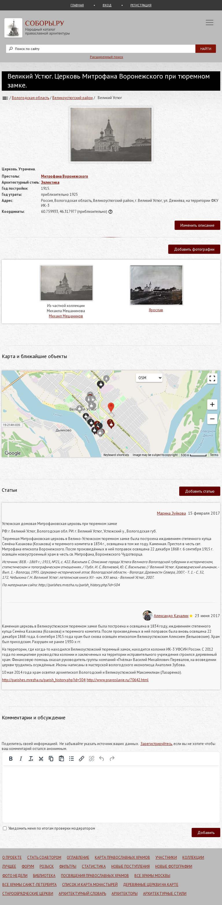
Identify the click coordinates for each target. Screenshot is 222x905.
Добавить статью (199, 491)
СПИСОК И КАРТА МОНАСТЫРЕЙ (90, 884)
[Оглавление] (5, 97)
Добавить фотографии (194, 249)
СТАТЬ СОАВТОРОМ (44, 857)
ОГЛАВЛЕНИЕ (78, 857)
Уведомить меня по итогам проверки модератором (51, 828)
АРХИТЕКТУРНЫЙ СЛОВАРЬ (82, 893)
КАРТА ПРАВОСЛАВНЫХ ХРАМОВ (122, 857)
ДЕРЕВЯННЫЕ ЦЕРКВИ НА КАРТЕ (150, 884)
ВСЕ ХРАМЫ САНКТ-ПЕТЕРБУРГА (29, 884)
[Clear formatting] (31, 759)
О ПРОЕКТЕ (12, 857)
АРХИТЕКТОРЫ (125, 893)
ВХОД (107, 5)
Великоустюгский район (72, 97)
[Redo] (112, 759)
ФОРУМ (28, 866)
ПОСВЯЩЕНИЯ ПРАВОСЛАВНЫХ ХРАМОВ (95, 875)
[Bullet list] (71, 759)
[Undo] (102, 759)
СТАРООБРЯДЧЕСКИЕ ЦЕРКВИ (27, 893)
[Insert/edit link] (81, 759)
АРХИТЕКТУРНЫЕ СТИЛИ (164, 893)
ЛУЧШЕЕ (9, 866)
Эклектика (50, 182)
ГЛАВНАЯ (77, 5)
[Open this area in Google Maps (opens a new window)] (12, 453)
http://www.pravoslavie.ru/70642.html (118, 679)
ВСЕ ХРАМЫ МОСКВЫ (152, 875)
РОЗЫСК (47, 866)
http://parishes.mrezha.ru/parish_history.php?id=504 (43, 679)
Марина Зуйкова (171, 513)
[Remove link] (92, 759)
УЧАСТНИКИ (166, 857)
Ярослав (156, 310)
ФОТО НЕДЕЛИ (14, 875)
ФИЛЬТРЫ (67, 866)
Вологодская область (30, 97)
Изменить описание (197, 225)
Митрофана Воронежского (64, 176)
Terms (214, 455)
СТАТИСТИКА (94, 866)
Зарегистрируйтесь (156, 743)
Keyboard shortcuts (116, 455)
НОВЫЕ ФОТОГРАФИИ (173, 866)
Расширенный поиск (106, 57)
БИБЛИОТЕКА (44, 875)
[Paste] (61, 759)
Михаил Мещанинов (66, 316)
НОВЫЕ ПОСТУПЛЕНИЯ (130, 866)
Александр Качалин (171, 615)
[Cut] (41, 759)
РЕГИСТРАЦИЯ (140, 5)
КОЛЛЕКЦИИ (193, 857)
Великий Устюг (110, 97)
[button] (212, 404)
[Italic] (21, 759)
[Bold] (11, 759)
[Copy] (51, 759)
